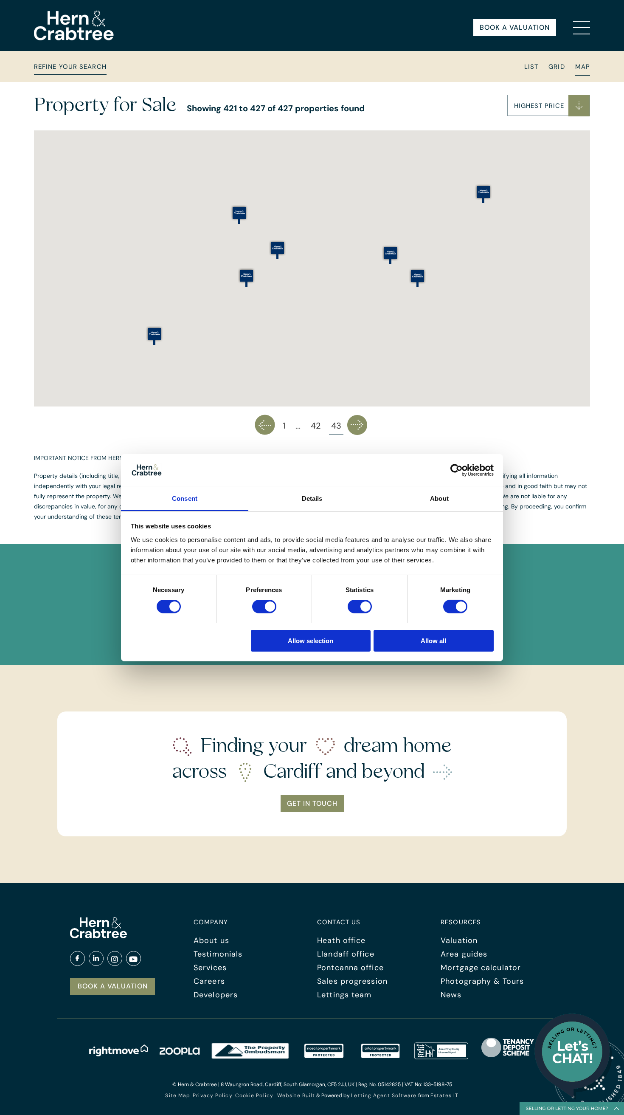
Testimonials (218, 954)
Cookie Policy (254, 1095)
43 (336, 425)
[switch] (264, 606)
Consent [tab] (184, 498)
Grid (556, 66)
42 (316, 425)
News (451, 995)
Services (210, 968)
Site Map (177, 1095)
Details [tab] (312, 498)
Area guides (464, 954)
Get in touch (312, 803)
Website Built (296, 1095)
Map (582, 66)
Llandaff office (345, 954)
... (298, 425)
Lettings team (344, 995)
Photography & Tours (482, 981)
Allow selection (310, 640)
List (531, 66)
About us (211, 940)
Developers (216, 995)
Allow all (433, 640)
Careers (209, 981)
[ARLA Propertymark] (380, 1057)
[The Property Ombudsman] (250, 1057)
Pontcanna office (350, 968)
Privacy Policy (212, 1095)
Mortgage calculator (481, 968)
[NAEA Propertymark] (324, 1057)
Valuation (459, 940)
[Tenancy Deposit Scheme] (508, 1057)
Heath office (341, 940)
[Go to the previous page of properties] (265, 425)
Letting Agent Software (383, 1095)
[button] (548, 105)
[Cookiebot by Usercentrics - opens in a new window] (456, 470)
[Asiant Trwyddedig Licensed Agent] (441, 1057)
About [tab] (439, 498)
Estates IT (444, 1095)
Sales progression (352, 981)
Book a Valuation (515, 27)
